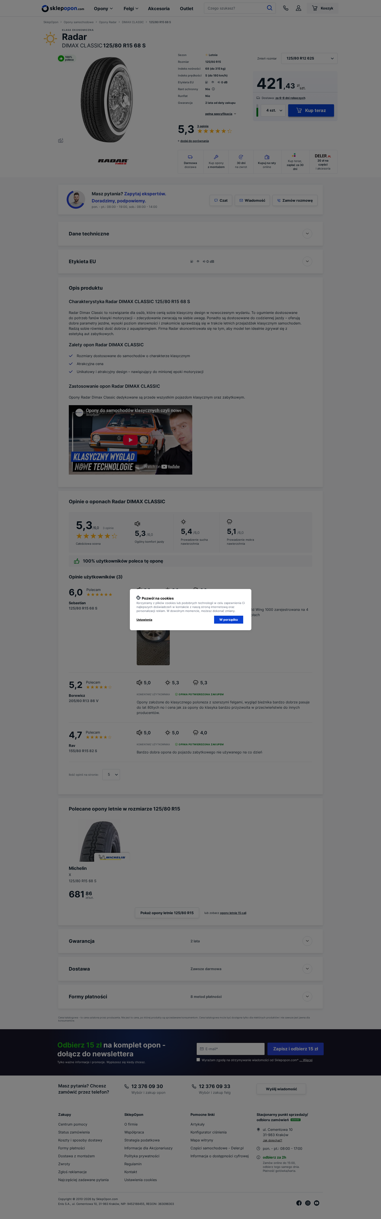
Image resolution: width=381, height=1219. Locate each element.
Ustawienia (144, 619)
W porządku (228, 619)
